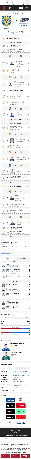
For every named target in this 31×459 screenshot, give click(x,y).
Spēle (3, 38)
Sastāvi (9, 38)
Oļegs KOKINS (25, 375)
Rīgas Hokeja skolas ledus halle (15, 33)
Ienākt (21, 8)
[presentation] (7, 2)
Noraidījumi (23, 258)
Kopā (4, 318)
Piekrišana (6, 439)
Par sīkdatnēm (24, 439)
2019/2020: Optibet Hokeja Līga (16, 13)
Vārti (8, 258)
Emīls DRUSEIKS (17, 375)
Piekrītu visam (25, 456)
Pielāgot (15, 456)
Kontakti (16, 435)
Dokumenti (23, 368)
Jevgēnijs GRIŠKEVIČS (18, 371)
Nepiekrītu (5, 456)
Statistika (16, 38)
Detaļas (15, 439)
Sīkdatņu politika (23, 435)
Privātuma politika (8, 435)
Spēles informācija (8, 368)
